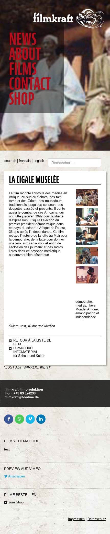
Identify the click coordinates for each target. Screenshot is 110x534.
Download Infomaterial (25, 350)
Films (23, 69)
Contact (30, 84)
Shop (21, 99)
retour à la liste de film (32, 342)
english (39, 161)
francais (25, 161)
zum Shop (16, 502)
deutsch (10, 161)
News (22, 39)
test (7, 449)
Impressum (76, 519)
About (25, 54)
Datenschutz (96, 519)
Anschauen (16, 476)
